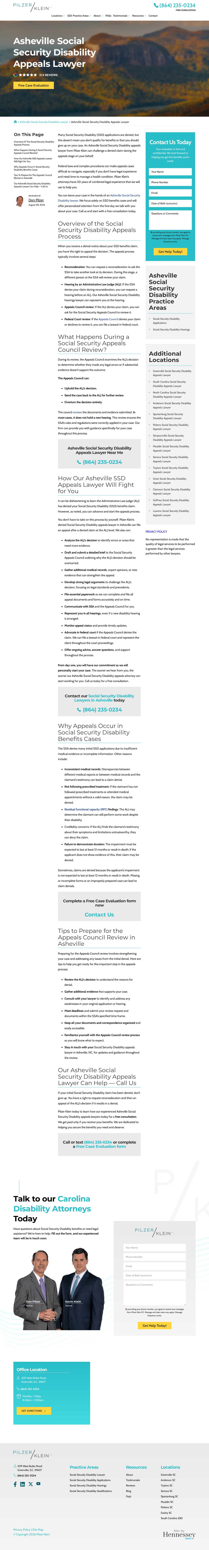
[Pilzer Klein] (32, 7)
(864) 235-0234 (177, 5)
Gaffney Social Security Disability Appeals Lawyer (171, 502)
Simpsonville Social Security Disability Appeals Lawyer (168, 437)
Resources (138, 15)
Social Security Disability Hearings (171, 329)
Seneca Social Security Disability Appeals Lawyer (170, 459)
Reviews (130, 1485)
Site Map (37, 1529)
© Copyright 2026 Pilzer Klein (31, 1534)
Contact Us (99, 914)
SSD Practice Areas (78, 15)
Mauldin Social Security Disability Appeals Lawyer (171, 448)
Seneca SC (167, 1491)
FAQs (108, 15)
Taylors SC (167, 1485)
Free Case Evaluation (33, 85)
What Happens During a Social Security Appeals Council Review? (33, 151)
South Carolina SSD (172, 1518)
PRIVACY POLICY (156, 531)
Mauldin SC (167, 1501)
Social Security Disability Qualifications (91, 1491)
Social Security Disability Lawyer (87, 1474)
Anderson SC (168, 1480)
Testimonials (120, 15)
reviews (77, 412)
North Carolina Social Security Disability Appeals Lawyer (169, 394)
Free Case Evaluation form (101, 1146)
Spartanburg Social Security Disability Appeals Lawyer (168, 416)
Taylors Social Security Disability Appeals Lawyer (170, 470)
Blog (128, 1491)
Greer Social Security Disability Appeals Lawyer (169, 481)
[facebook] (15, 1485)
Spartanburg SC (169, 1496)
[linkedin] (22, 1485)
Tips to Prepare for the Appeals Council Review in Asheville (33, 176)
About (97, 15)
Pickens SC (167, 1507)
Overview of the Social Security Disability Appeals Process (34, 143)
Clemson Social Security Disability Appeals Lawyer (171, 491)
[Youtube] (38, 1485)
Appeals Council (108, 319)
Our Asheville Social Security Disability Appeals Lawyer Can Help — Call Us (32, 185)
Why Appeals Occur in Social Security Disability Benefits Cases (32, 168)
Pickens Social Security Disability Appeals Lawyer (170, 427)
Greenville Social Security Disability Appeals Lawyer (172, 373)
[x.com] (30, 1485)
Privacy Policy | (22, 1529)
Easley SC (166, 1512)
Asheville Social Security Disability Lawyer (44, 121)
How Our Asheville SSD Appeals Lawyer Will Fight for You (33, 160)
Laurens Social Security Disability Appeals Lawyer (171, 513)
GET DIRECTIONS (32, 1410)
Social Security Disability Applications (166, 321)
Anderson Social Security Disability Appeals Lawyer (172, 405)
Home (15, 122)
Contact (153, 15)
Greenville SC (168, 1474)
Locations (56, 15)
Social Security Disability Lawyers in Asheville (104, 698)
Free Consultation (186, 10)
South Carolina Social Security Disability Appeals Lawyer (169, 384)
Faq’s (128, 1496)
